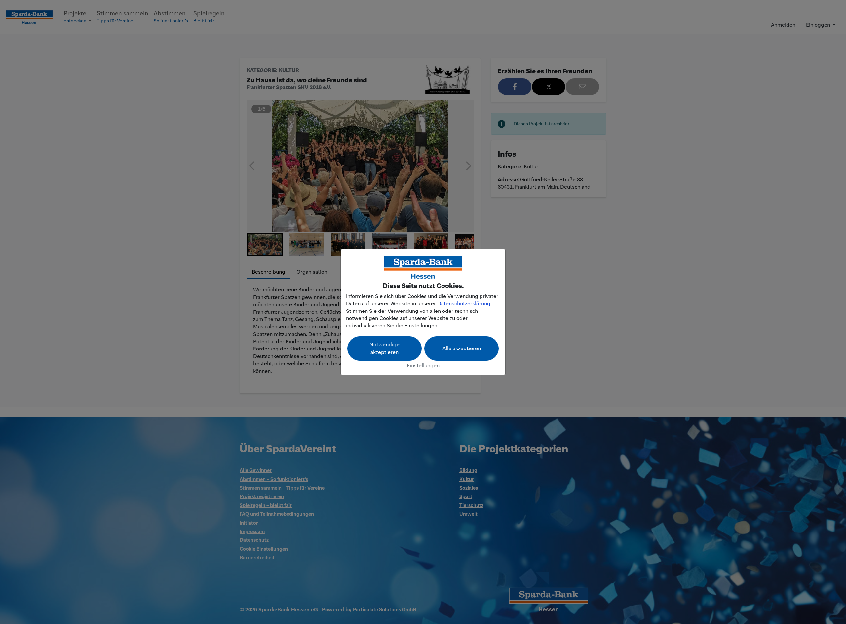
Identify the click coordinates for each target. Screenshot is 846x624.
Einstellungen (423, 365)
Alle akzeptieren (461, 348)
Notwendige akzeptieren (384, 348)
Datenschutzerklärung (463, 303)
